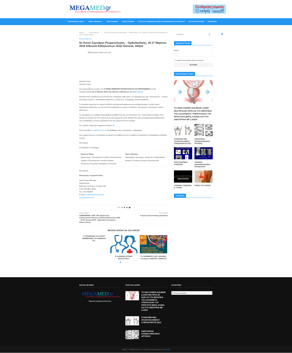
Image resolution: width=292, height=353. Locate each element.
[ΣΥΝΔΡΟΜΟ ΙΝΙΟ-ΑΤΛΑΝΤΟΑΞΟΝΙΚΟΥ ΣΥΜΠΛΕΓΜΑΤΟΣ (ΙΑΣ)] (183, 130)
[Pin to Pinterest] (127, 207)
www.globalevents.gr (98, 130)
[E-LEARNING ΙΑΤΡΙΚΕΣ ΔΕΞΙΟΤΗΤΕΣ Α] (124, 244)
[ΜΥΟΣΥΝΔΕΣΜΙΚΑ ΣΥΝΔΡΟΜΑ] (183, 153)
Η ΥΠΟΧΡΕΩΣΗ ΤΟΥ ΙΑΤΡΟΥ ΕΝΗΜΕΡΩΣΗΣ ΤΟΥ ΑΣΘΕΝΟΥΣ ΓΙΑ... (94, 238)
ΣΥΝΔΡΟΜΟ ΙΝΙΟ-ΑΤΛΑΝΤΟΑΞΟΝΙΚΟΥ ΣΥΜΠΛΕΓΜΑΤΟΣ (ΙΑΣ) (182, 141)
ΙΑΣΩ (135, 92)
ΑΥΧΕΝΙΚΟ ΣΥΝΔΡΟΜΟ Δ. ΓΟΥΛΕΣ (183, 187)
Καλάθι (70, 28)
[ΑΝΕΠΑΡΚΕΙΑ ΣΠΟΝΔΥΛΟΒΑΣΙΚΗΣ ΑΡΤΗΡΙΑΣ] (203, 130)
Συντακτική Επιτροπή (196, 21)
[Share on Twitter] (124, 207)
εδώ (113, 125)
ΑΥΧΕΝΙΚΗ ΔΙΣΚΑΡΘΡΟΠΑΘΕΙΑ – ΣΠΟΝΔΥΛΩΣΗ (202, 164)
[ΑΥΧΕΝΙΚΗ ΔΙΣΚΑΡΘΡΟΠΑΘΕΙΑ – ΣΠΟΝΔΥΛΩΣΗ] (203, 153)
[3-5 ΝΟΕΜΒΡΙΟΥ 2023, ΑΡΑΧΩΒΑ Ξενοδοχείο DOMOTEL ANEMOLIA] (153, 244)
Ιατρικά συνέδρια (128, 21)
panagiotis (88, 195)
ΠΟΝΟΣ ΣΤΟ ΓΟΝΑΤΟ (202, 185)
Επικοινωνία (212, 21)
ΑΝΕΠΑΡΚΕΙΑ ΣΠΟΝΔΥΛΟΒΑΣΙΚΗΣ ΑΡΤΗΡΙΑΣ (202, 141)
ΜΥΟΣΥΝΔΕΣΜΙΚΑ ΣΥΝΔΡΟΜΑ (181, 163)
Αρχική (81, 32)
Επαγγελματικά (112, 21)
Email (176, 50)
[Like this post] (119, 207)
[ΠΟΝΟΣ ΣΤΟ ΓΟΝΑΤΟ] (203, 176)
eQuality (167, 349)
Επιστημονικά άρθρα (75, 21)
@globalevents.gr (98, 195)
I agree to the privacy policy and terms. (189, 60)
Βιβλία (79, 28)
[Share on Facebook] (122, 207)
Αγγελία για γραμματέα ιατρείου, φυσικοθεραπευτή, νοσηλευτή (161, 21)
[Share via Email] (129, 207)
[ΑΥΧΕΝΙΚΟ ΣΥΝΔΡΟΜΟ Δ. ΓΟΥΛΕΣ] (183, 176)
